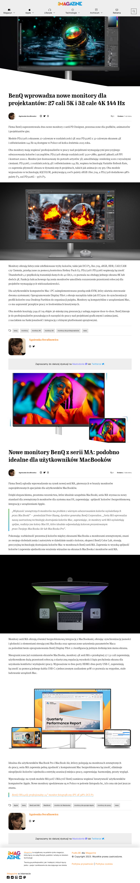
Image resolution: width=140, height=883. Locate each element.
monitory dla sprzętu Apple (84, 805)
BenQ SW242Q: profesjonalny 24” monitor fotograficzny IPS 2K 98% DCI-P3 (53, 794)
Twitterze (97, 364)
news (85, 331)
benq (15, 331)
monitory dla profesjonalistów (68, 331)
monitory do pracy (104, 805)
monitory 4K (36, 331)
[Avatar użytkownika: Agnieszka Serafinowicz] (17, 346)
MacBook (47, 805)
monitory (24, 331)
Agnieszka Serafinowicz (27, 116)
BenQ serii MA (35, 805)
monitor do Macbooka (62, 805)
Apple (16, 805)
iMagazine (28, 852)
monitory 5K (49, 331)
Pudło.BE (76, 852)
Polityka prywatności (83, 864)
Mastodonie (78, 364)
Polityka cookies (104, 864)
